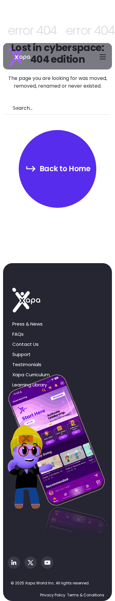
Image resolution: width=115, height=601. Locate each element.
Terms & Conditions (85, 595)
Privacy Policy (52, 595)
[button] (57, 169)
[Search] (8, 108)
